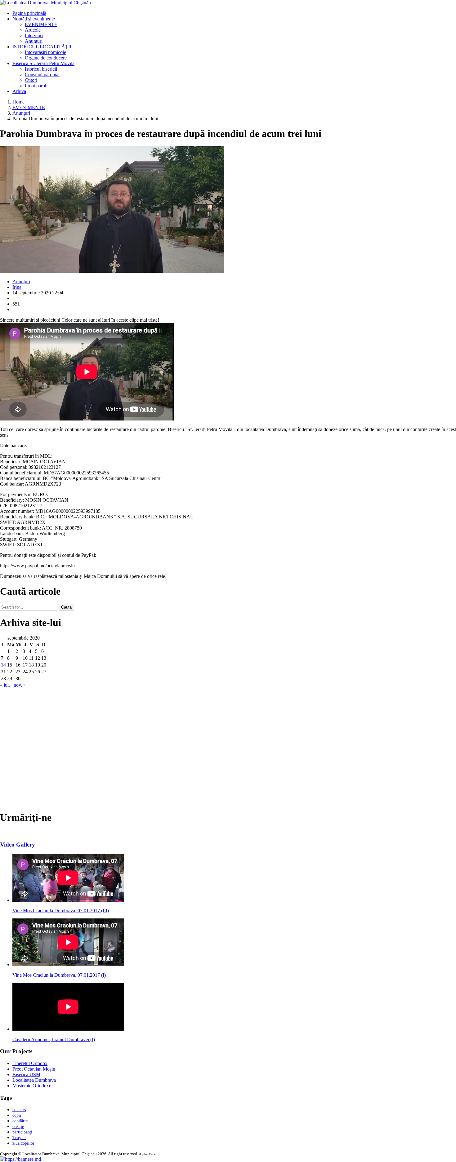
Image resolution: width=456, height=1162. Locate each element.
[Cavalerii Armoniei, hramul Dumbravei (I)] (68, 1029)
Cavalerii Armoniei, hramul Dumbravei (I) (53, 1039)
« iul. (5, 685)
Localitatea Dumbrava (34, 1080)
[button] (20, 1159)
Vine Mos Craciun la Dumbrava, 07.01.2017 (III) (60, 910)
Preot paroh (36, 85)
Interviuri (34, 35)
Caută (66, 607)
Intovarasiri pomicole (45, 52)
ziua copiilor (23, 1143)
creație (18, 1126)
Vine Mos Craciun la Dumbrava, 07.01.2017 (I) (59, 975)
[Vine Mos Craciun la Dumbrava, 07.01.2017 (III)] (68, 900)
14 (3, 664)
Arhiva (19, 91)
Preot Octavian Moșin (33, 1069)
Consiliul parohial (42, 74)
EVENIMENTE (41, 24)
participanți (22, 1132)
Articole (33, 30)
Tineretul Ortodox (29, 1063)
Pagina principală (29, 13)
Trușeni (19, 1137)
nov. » (20, 685)
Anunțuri (33, 41)
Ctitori (31, 80)
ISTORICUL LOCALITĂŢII (41, 46)
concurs (19, 1109)
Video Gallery (17, 844)
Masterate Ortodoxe (31, 1085)
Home (18, 101)
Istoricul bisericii (41, 69)
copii (16, 1115)
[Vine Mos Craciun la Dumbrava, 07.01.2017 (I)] (68, 964)
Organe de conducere (46, 57)
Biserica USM (26, 1074)
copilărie (20, 1121)
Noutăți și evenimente (33, 18)
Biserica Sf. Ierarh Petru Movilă (43, 63)
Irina (16, 287)
